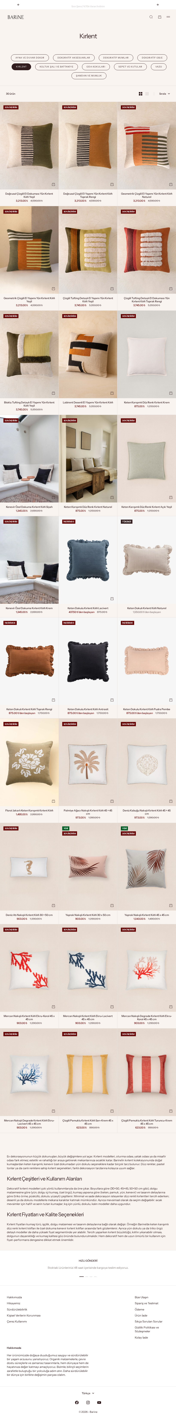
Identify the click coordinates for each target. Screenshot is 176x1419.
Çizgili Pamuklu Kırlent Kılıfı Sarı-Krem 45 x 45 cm (87, 1122)
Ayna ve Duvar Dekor (29, 57)
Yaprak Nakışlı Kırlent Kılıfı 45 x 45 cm (146, 915)
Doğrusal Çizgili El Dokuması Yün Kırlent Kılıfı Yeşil (29, 196)
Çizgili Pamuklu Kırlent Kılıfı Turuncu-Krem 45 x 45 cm (146, 1122)
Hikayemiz (13, 1303)
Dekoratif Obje (152, 57)
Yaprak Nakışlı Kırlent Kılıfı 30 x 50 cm (87, 915)
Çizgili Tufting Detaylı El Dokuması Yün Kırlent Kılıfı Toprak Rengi (147, 300)
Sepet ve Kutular (130, 66)
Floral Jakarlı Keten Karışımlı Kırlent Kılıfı (29, 811)
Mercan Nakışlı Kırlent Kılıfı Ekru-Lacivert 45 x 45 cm (88, 1018)
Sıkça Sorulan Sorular (148, 1321)
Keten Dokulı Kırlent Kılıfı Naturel (146, 608)
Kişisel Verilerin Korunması (24, 1315)
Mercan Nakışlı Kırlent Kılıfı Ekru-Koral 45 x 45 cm (29, 1018)
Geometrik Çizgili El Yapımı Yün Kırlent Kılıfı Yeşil (29, 300)
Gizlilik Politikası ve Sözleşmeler (147, 1329)
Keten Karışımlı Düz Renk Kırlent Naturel (88, 507)
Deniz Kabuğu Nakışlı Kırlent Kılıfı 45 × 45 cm (147, 812)
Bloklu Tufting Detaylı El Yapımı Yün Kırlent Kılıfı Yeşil (29, 404)
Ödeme (139, 1309)
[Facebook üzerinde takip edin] (77, 1402)
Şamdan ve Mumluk (89, 75)
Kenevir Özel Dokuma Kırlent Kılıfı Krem (29, 608)
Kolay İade (141, 1337)
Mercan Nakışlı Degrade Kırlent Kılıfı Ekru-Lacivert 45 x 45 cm (29, 1122)
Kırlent (21, 66)
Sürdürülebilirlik (17, 1309)
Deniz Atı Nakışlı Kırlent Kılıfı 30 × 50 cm (29, 915)
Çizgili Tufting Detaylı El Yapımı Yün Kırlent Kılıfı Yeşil (88, 300)
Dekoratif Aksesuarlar (74, 57)
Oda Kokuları (95, 66)
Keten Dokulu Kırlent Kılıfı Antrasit (88, 709)
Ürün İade (141, 1315)
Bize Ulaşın (141, 1297)
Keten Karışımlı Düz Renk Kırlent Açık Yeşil (146, 507)
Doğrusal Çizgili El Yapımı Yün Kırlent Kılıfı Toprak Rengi (87, 196)
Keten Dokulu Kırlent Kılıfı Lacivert (88, 608)
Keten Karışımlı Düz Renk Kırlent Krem (147, 403)
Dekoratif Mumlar (116, 57)
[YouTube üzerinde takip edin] (99, 1402)
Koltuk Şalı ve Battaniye (56, 66)
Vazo (158, 66)
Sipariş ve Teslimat (146, 1303)
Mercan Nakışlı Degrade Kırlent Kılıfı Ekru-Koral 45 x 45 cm (146, 1018)
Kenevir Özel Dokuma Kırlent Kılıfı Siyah (29, 507)
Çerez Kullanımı (17, 1321)
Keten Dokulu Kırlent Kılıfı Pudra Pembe (146, 709)
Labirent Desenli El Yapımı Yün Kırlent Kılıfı (88, 403)
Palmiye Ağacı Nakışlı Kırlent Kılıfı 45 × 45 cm (88, 812)
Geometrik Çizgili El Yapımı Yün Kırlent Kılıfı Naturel (146, 196)
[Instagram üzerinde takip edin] (88, 1402)
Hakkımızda (14, 1297)
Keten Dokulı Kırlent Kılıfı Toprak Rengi (29, 709)
